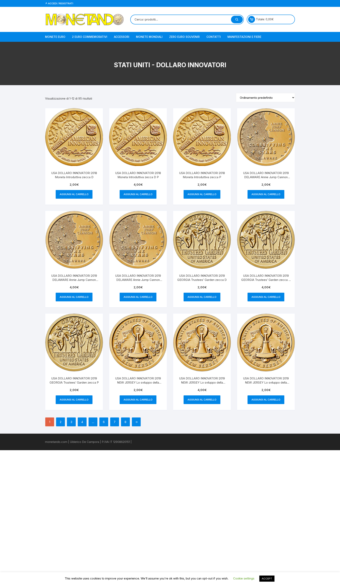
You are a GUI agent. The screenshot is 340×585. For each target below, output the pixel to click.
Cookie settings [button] (243, 578)
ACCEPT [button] (267, 578)
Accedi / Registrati (60, 3)
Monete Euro (55, 36)
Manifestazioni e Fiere (244, 36)
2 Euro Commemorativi (89, 36)
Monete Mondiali (149, 36)
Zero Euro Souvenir (184, 36)
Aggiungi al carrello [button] (74, 194)
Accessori (121, 36)
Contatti (213, 36)
